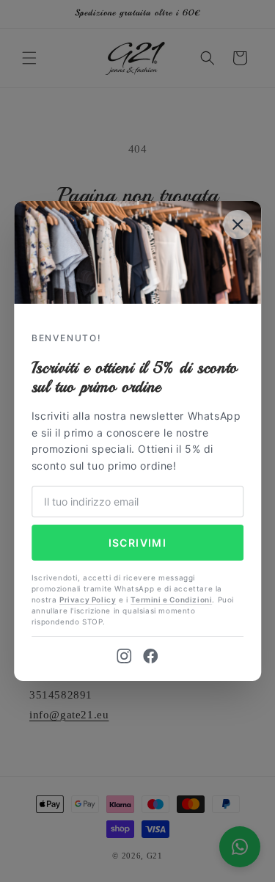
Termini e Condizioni (171, 599)
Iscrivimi (138, 542)
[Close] (237, 224)
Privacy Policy (87, 599)
